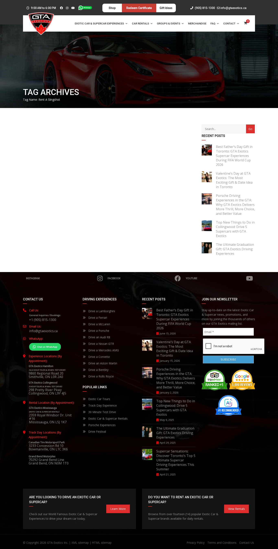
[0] (245, 23)
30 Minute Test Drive (102, 412)
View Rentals (236, 509)
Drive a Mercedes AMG (103, 350)
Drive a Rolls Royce (101, 376)
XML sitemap (80, 543)
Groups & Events (168, 23)
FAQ (212, 23)
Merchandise (197, 23)
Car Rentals (140, 23)
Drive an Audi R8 (99, 337)
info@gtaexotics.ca (233, 8)
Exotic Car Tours (99, 399)
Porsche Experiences (102, 425)
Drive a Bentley (98, 370)
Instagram (33, 278)
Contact (229, 23)
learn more (118, 509)
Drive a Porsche (98, 331)
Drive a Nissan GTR (101, 344)
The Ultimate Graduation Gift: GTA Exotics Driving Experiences (235, 249)
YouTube (191, 278)
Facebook (114, 278)
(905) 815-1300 (204, 8)
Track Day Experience (102, 405)
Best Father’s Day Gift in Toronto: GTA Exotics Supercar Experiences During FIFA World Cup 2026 (234, 155)
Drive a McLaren (99, 324)
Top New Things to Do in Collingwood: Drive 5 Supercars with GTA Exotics (235, 229)
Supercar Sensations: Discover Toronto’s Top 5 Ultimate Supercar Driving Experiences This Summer (175, 460)
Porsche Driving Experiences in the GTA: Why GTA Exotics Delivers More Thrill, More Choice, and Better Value (235, 204)
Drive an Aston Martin (102, 363)
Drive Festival (97, 431)
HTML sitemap (102, 543)
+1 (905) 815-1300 (42, 319)
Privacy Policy (196, 543)
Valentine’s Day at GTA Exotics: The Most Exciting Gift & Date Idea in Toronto (234, 180)
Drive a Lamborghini (101, 311)
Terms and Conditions (221, 543)
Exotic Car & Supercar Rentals (108, 418)
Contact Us (246, 543)
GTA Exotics (55, 543)
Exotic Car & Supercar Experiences (99, 23)
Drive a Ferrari (97, 318)
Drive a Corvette (99, 357)
